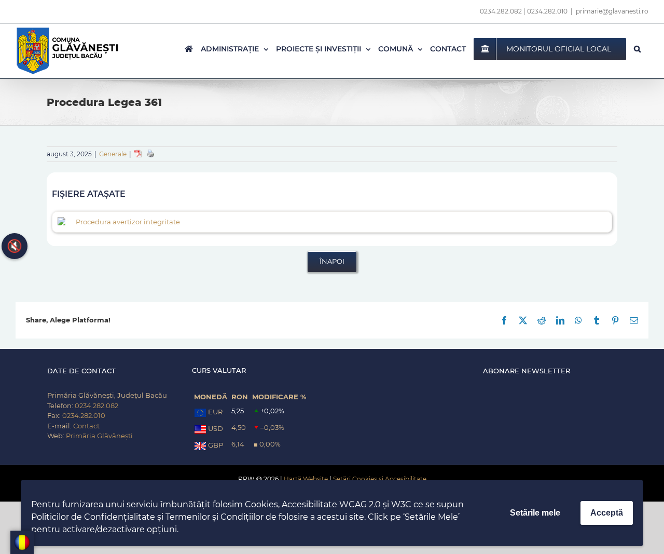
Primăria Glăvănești (99, 435)
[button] (637, 48)
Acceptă (606, 512)
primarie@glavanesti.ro (612, 11)
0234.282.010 (547, 11)
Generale (113, 154)
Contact (86, 426)
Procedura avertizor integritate (128, 222)
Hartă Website (306, 479)
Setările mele (535, 512)
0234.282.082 (501, 11)
